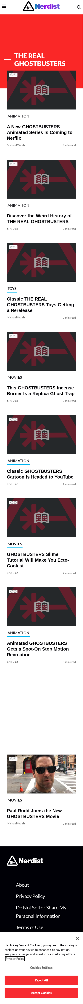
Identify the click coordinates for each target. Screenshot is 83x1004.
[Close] (77, 938)
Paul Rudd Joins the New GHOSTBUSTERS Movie (34, 813)
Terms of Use (29, 927)
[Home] (25, 864)
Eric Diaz (12, 228)
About (22, 885)
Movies (15, 377)
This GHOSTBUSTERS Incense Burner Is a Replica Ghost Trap (40, 391)
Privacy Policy (30, 896)
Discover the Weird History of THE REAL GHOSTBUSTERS (39, 218)
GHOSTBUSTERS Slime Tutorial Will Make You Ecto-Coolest (38, 560)
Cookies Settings (41, 967)
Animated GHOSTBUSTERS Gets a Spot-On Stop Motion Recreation (38, 649)
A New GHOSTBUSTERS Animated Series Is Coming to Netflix (39, 132)
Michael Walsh (16, 145)
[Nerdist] (41, 7)
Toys (12, 288)
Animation (18, 116)
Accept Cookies (41, 993)
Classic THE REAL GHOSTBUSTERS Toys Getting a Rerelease (40, 304)
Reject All (41, 980)
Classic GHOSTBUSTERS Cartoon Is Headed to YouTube (40, 474)
